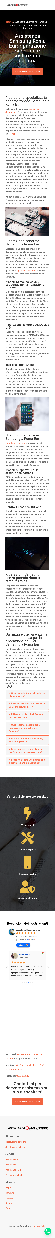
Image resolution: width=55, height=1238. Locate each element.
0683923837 (22, 1075)
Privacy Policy (40, 1226)
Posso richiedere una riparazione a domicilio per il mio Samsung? (27, 761)
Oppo (8, 1208)
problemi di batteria (16, 443)
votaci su (21, 945)
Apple (8, 1187)
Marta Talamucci (26, 954)
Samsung (10, 1192)
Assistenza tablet (14, 1175)
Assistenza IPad (13, 1170)
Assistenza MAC (13, 1164)
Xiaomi (9, 1203)
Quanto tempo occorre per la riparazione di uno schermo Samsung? (25, 728)
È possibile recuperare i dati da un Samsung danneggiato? (27, 705)
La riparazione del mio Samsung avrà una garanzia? (26, 740)
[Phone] (47, 1231)
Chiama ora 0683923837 (27, 72)
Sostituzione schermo (16, 1142)
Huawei (9, 1198)
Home (9, 21)
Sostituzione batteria (15, 1147)
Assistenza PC (12, 1159)
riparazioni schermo (26, 270)
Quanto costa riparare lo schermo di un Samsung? (27, 694)
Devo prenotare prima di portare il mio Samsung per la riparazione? (27, 751)
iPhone (13, 133)
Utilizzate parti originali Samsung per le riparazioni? (26, 716)
